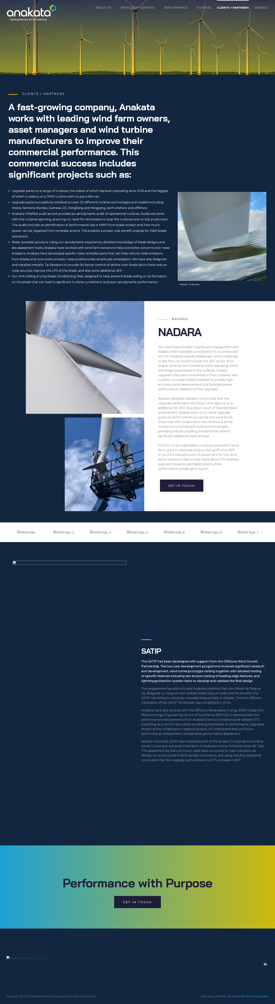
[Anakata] (32, 13)
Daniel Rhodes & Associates (250, 996)
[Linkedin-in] (265, 964)
